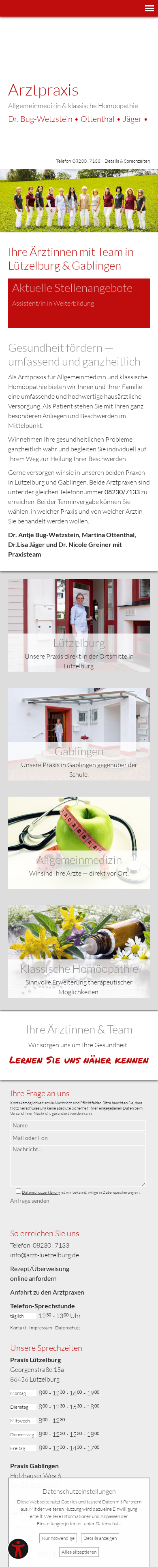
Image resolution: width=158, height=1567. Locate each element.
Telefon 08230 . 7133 (78, 161)
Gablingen (79, 751)
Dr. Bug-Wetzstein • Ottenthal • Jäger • (78, 119)
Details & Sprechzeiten (127, 161)
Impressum (40, 1328)
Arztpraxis (43, 89)
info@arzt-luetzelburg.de (44, 1255)
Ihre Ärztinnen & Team (79, 1029)
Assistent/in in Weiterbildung (53, 303)
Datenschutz (67, 1328)
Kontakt (18, 1328)
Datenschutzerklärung (41, 1192)
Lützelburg (79, 642)
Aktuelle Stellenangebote (72, 287)
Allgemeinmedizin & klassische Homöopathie (73, 105)
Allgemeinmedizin (79, 859)
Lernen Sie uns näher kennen (79, 1059)
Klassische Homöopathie (79, 968)
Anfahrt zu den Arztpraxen (47, 1292)
